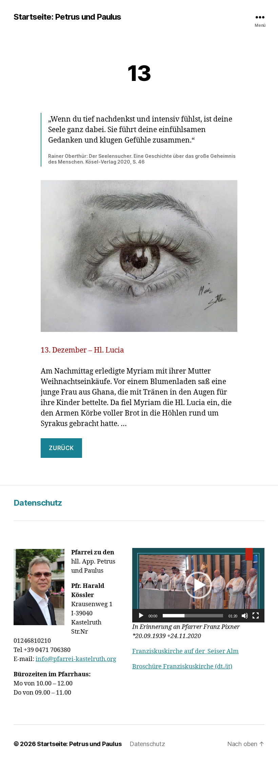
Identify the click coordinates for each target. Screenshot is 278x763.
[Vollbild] (255, 615)
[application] (198, 585)
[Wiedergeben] (141, 615)
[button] (198, 585)
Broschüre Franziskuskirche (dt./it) (182, 667)
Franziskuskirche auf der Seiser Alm (185, 651)
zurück (61, 448)
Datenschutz (38, 503)
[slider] (193, 615)
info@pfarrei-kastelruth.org (76, 659)
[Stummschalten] (244, 615)
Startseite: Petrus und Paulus (67, 17)
